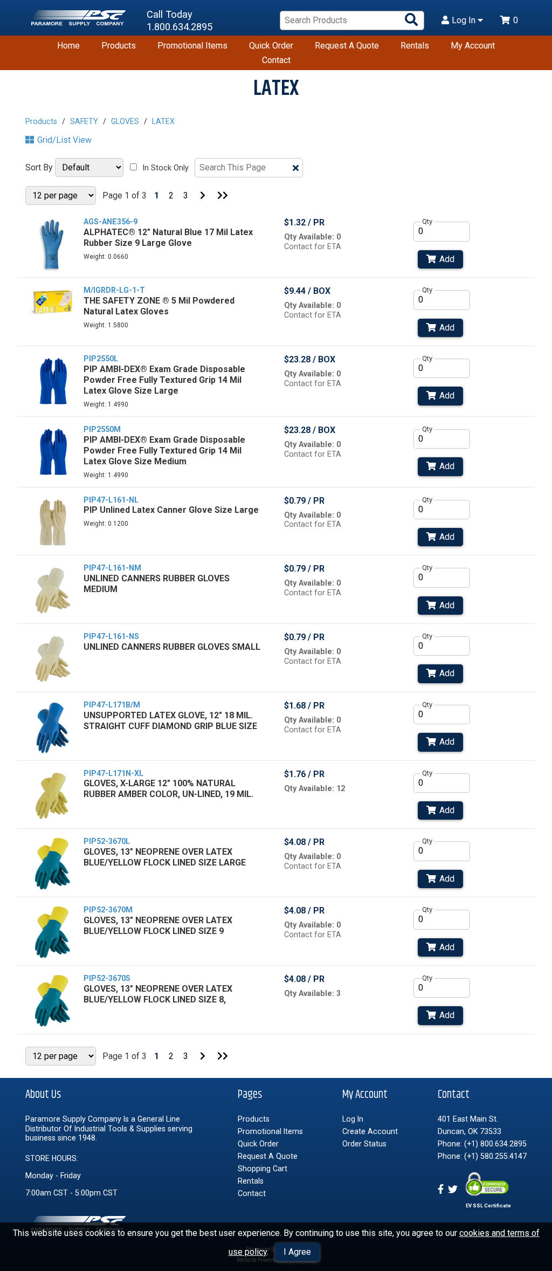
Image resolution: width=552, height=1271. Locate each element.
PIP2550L (101, 358)
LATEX (163, 121)
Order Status (364, 1143)
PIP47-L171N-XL (113, 773)
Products (118, 45)
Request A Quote (347, 45)
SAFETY (84, 121)
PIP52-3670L (107, 841)
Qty (427, 221)
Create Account (370, 1131)
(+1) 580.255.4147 (495, 1156)
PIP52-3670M (108, 909)
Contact (276, 60)
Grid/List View (64, 140)
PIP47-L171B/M (112, 704)
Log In (465, 20)
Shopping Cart (262, 1168)
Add (446, 259)
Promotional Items (192, 45)
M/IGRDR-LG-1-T (114, 290)
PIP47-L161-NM (112, 568)
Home (68, 45)
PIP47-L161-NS (111, 636)
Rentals (415, 45)
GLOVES (125, 121)
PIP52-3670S (107, 978)
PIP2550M (102, 429)
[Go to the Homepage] (79, 20)
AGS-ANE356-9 (110, 221)
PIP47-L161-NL (111, 500)
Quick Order (271, 45)
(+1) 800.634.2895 (495, 1143)
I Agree (297, 1252)
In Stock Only (166, 167)
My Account (473, 45)
